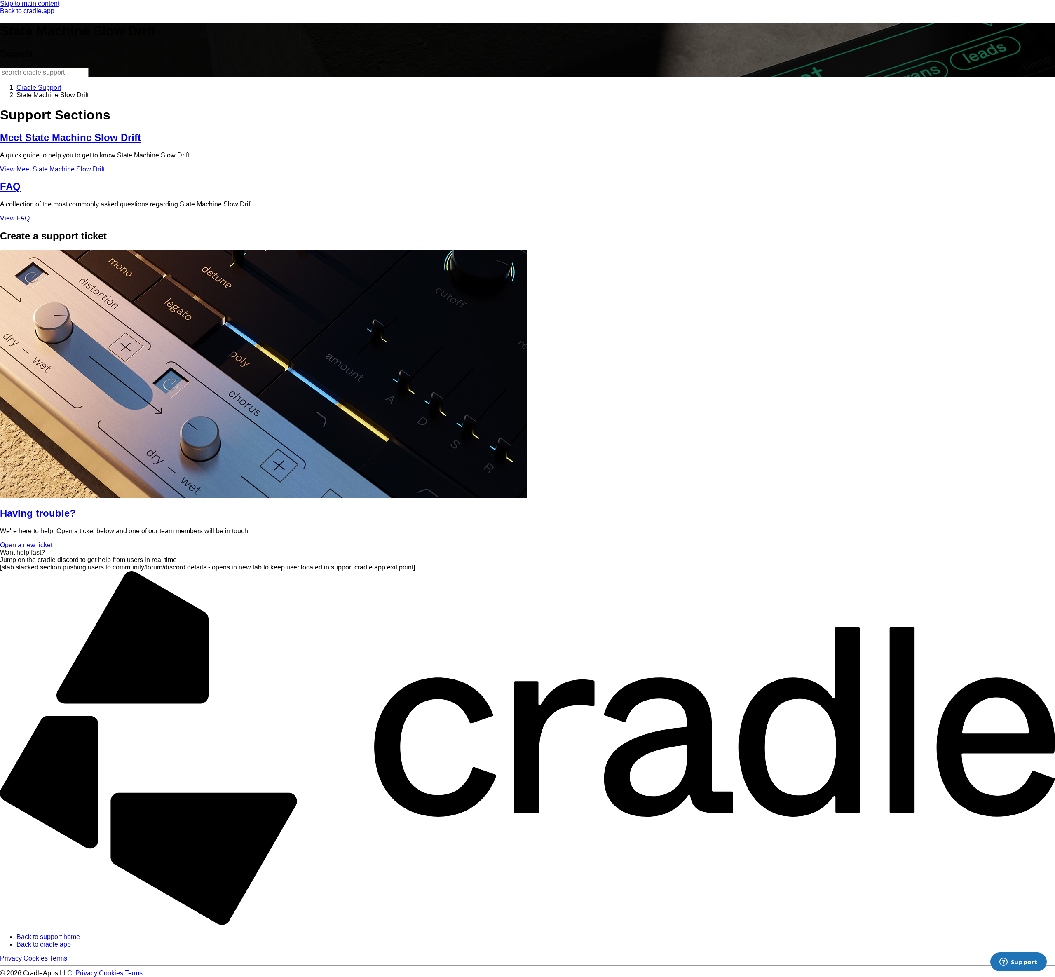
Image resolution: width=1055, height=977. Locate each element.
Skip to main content (29, 3)
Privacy (11, 958)
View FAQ (15, 218)
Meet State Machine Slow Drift (70, 137)
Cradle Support (38, 87)
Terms (58, 958)
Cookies (35, 958)
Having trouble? (38, 513)
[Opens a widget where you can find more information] (1018, 962)
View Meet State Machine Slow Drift (52, 169)
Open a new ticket (26, 544)
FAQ (10, 186)
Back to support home (48, 936)
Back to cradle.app (27, 10)
